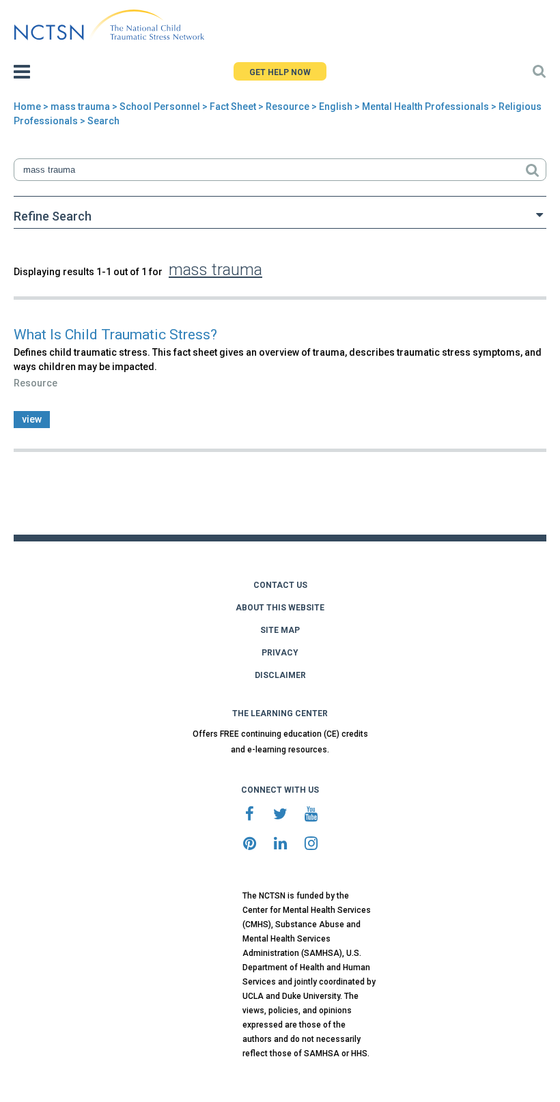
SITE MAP (280, 630)
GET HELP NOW (280, 72)
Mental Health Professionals (425, 106)
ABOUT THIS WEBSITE (280, 607)
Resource (287, 106)
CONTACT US (280, 585)
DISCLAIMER (280, 675)
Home (27, 106)
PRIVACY (280, 653)
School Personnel (160, 106)
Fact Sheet (233, 106)
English (335, 106)
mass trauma (80, 106)
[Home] (109, 25)
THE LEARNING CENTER (280, 713)
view (32, 419)
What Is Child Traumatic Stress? (115, 334)
